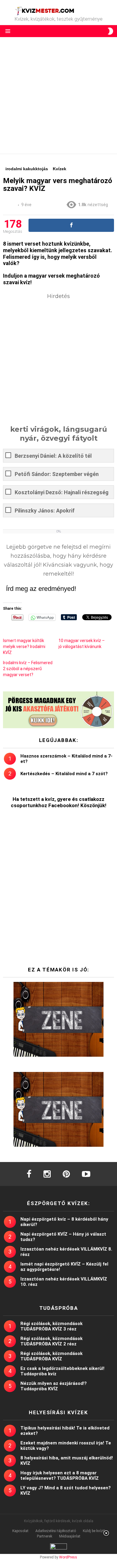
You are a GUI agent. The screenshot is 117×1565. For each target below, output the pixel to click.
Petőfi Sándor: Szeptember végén (57, 474)
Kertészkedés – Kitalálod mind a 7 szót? (64, 773)
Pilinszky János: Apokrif (45, 510)
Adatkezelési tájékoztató (55, 1531)
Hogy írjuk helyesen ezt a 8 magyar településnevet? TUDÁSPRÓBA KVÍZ (59, 1475)
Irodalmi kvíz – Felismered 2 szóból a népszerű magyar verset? (27, 668)
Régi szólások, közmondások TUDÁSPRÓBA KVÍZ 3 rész (51, 1326)
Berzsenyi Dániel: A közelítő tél (53, 456)
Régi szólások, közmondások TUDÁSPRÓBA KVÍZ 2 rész (51, 1341)
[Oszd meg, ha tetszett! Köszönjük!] (71, 225)
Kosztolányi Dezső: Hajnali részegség (62, 492)
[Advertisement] (58, 95)
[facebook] (29, 1174)
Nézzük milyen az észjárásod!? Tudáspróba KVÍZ (53, 1386)
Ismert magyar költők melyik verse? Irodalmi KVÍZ (24, 646)
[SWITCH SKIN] (110, 31)
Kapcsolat (20, 1531)
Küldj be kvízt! (94, 1531)
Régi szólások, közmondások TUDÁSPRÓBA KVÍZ (51, 1356)
